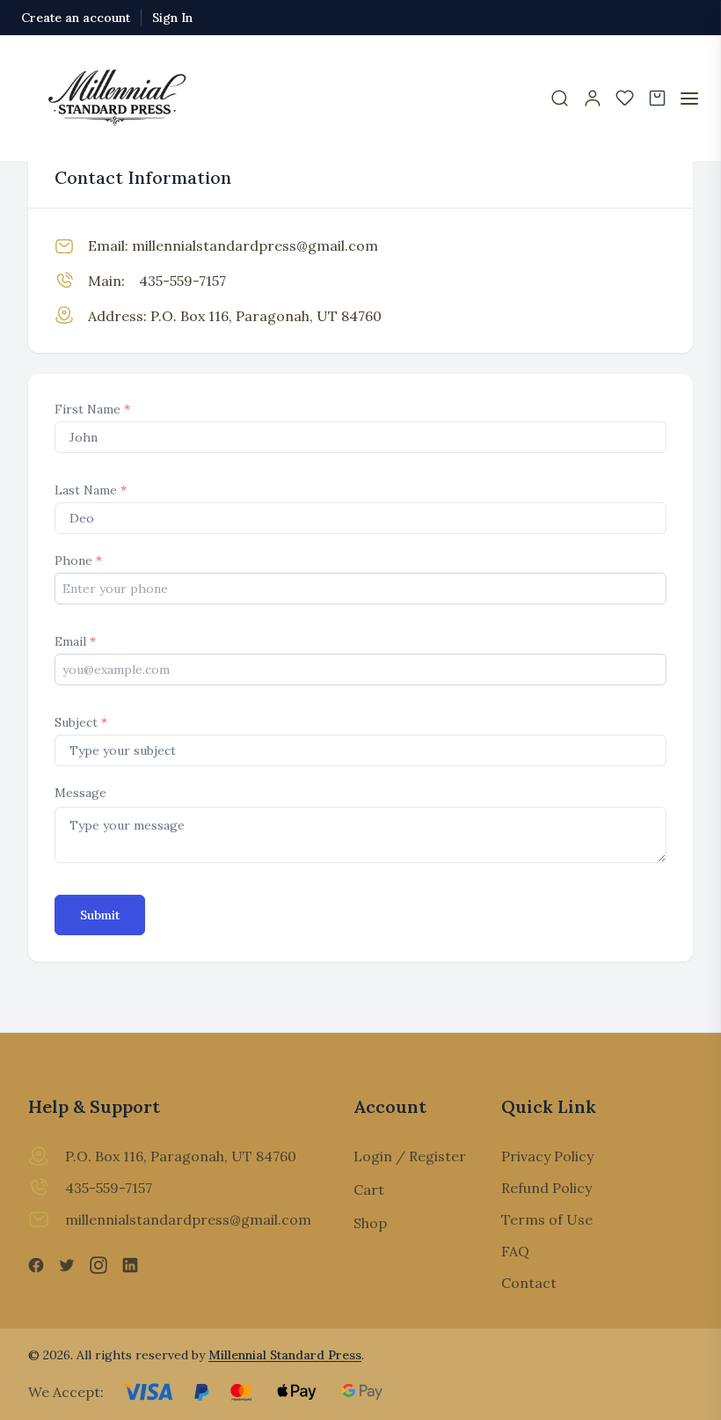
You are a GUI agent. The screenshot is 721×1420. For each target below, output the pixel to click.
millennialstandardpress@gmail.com (255, 245)
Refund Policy (546, 1188)
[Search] (560, 98)
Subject (81, 722)
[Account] (592, 98)
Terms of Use (547, 1219)
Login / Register (409, 1156)
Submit (100, 915)
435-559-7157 (182, 280)
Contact (529, 1283)
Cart (368, 1189)
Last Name (91, 490)
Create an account (75, 18)
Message (80, 793)
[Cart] (657, 98)
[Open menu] (689, 98)
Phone (78, 560)
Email (75, 641)
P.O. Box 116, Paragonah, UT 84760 (266, 316)
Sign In (172, 18)
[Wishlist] (625, 98)
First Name (92, 409)
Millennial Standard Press (284, 1355)
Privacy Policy (547, 1156)
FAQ (515, 1251)
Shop (370, 1223)
